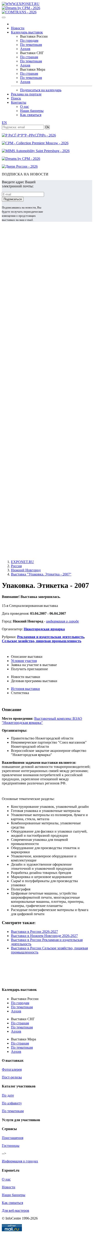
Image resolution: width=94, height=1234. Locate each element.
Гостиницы (10, 1146)
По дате (8, 1095)
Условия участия (24, 661)
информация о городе (62, 621)
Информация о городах (20, 1161)
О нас (24, 106)
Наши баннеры (32, 111)
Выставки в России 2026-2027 (34, 932)
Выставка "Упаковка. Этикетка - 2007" (41, 574)
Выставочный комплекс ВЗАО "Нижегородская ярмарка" (42, 721)
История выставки (25, 689)
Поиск (16, 98)
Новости (17, 28)
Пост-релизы (12, 1077)
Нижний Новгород (26, 570)
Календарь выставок (27, 32)
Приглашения (12, 1138)
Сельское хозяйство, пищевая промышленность (41, 641)
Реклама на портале (26, 94)
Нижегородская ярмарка (44, 629)
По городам (29, 40)
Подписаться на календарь (40, 90)
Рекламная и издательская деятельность (50, 637)
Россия (16, 566)
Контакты (18, 102)
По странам (29, 57)
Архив (25, 49)
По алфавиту (12, 1103)
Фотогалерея (12, 1069)
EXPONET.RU (22, 562)
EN (4, 123)
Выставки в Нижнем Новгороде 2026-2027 (44, 936)
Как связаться (30, 115)
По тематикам (31, 45)
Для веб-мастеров (15, 1210)
